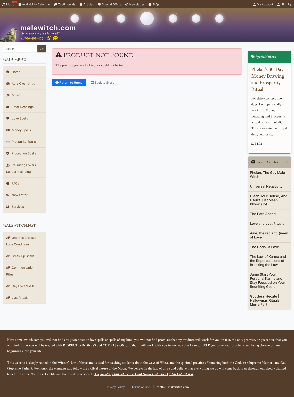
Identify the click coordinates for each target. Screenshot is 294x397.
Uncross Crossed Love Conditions (21, 241)
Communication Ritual (20, 271)
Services (17, 206)
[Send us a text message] (55, 38)
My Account (264, 4)
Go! (42, 48)
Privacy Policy (115, 387)
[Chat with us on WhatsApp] (49, 38)
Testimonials (66, 4)
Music (10, 3)
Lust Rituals (19, 297)
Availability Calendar (35, 4)
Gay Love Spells (22, 286)
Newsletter (136, 4)
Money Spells (21, 130)
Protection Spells (23, 153)
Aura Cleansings (23, 83)
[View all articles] (286, 162)
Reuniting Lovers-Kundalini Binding (21, 168)
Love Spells (19, 118)
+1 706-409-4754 (32, 38)
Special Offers (111, 4)
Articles (88, 4)
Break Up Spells (22, 256)
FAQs (155, 4)
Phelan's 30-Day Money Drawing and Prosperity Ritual (267, 79)
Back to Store (104, 82)
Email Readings (22, 107)
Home (15, 72)
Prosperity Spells (23, 141)
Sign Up (286, 4)
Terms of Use (140, 387)
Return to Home (71, 82)
